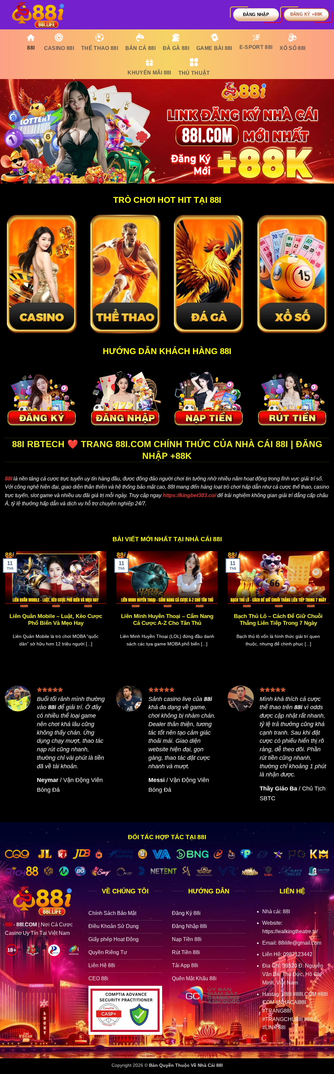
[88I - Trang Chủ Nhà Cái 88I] (37, 15)
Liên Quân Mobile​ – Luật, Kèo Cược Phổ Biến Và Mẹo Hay (55, 619)
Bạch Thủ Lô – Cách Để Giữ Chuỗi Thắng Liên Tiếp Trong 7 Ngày (278, 619)
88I (8, 478)
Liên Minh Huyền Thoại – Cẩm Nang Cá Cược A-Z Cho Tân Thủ (167, 619)
